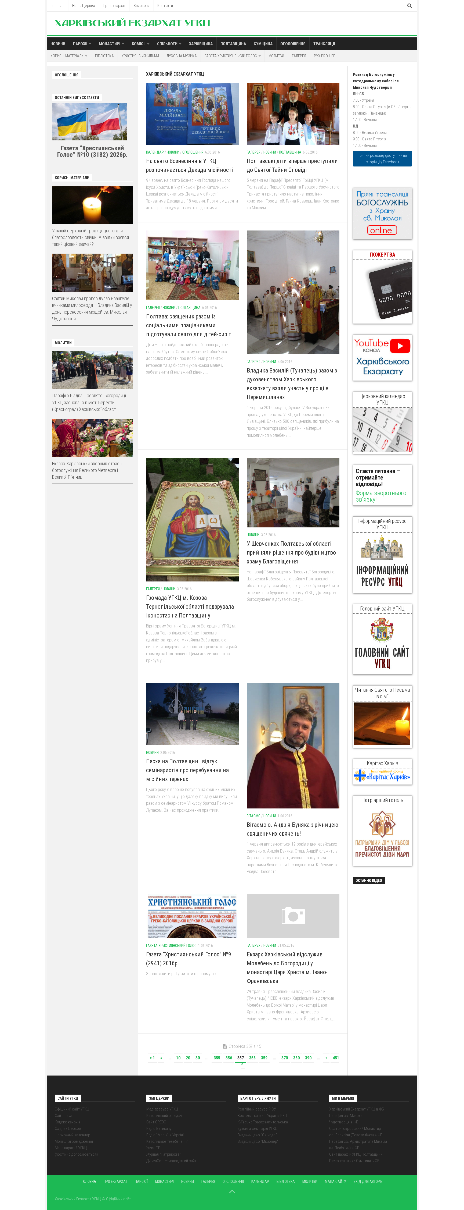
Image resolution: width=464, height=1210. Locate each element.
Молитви (276, 56)
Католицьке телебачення (167, 1141)
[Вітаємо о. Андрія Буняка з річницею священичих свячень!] (293, 745)
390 (308, 1057)
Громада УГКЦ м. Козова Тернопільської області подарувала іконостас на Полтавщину (190, 606)
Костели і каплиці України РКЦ (262, 1115)
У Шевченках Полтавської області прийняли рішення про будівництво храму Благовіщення (291, 552)
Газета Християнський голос (231, 56)
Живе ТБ (153, 1147)
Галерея (299, 56)
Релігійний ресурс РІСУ (257, 1109)
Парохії (80, 43)
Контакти (165, 5)
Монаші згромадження (74, 1141)
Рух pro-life (324, 56)
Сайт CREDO (156, 1122)
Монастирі (109, 43)
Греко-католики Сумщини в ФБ (354, 1160)
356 (229, 1057)
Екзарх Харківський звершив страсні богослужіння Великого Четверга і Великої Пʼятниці (87, 470)
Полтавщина (233, 43)
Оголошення (293, 43)
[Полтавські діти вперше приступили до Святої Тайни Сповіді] (293, 114)
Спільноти (167, 43)
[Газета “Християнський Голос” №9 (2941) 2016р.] (192, 916)
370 (284, 1057)
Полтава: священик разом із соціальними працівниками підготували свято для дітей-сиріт (188, 325)
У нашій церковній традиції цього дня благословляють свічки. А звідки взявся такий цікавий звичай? (90, 237)
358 (252, 1057)
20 (188, 1057)
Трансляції (324, 43)
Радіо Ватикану (158, 1128)
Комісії (139, 43)
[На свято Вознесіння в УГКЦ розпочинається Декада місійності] (192, 114)
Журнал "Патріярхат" (163, 1154)
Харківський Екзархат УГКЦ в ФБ (356, 1109)
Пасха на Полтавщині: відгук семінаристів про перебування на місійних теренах (187, 770)
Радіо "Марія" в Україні (165, 1135)
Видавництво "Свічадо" (257, 1135)
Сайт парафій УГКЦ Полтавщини (355, 1154)
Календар (155, 152)
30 (197, 1057)
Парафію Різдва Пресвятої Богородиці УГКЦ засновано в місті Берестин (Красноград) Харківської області (89, 402)
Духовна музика (182, 56)
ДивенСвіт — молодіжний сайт (171, 1160)
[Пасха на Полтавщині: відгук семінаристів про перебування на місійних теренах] (192, 714)
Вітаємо (253, 816)
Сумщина (263, 43)
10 (178, 1057)
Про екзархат (114, 5)
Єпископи (141, 5)
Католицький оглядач (164, 1115)
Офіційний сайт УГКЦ (72, 1109)
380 (296, 1057)
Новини (57, 43)
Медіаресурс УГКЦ (162, 1109)
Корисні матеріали (67, 56)
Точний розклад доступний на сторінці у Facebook (382, 158)
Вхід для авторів (368, 1181)
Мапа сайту (335, 1181)
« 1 (152, 1057)
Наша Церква (83, 5)
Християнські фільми (140, 56)
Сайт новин (64, 1115)
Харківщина (201, 43)
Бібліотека (104, 56)
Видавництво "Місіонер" (258, 1141)
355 (217, 1057)
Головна (57, 5)
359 (264, 1057)
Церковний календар (72, 1135)
